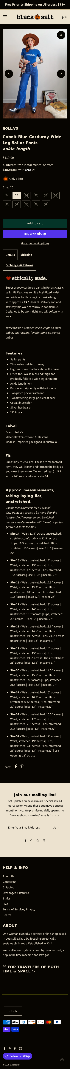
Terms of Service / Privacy (19, 909)
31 (16, 204)
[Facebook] (25, 841)
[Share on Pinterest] (22, 767)
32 (26, 204)
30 (6, 204)
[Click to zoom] (61, 35)
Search (7, 915)
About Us (8, 876)
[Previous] (9, 73)
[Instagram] (44, 841)
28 (45, 195)
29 (55, 195)
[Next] (61, 73)
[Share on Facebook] (16, 767)
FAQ (5, 904)
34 (45, 204)
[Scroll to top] (62, 1059)
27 (36, 195)
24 (6, 195)
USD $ (13, 1011)
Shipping (26, 255)
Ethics (6, 898)
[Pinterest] (31, 841)
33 (36, 204)
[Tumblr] (38, 841)
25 (16, 195)
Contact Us (9, 882)
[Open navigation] (8, 17)
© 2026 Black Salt (11, 1064)
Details (10, 255)
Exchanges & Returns (19, 265)
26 (26, 195)
